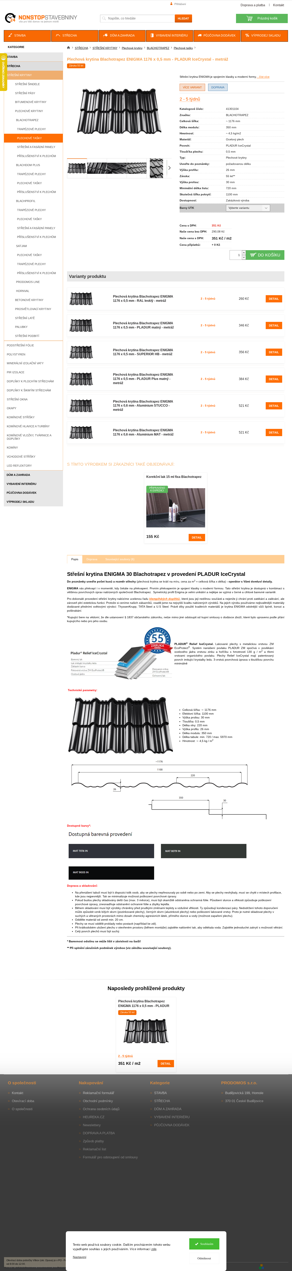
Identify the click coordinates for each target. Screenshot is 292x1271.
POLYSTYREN (16, 354)
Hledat (183, 18)
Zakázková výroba (237, 200)
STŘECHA (13, 66)
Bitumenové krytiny (30, 102)
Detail (274, 298)
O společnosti (22, 1109)
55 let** (230, 176)
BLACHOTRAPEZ (27, 120)
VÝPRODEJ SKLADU (20, 501)
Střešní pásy (25, 93)
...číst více (263, 76)
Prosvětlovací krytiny (33, 309)
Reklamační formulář (98, 1093)
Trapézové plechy (31, 129)
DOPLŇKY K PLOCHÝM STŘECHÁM (30, 381)
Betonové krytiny (29, 300)
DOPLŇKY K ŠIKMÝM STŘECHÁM (29, 390)
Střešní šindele (27, 84)
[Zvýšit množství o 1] (244, 252)
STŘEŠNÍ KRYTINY (19, 75)
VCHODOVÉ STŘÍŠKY (21, 456)
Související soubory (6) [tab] (119, 559)
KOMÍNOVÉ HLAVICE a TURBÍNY (28, 426)
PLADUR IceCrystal (238, 145)
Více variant (192, 87)
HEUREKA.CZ (93, 1117)
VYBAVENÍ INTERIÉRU (21, 484)
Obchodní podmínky (98, 1101)
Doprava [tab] (91, 559)
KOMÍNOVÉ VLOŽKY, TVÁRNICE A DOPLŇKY (29, 437)
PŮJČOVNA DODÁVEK (22, 492)
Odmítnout (204, 1258)
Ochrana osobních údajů (101, 1109)
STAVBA (12, 56)
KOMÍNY (12, 447)
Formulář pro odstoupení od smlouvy (110, 1157)
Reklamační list (94, 1149)
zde (154, 1249)
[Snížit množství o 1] (244, 257)
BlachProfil (26, 201)
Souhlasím (206, 1243)
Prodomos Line (28, 282)
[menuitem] (27, 36)
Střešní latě (25, 318)
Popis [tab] (74, 559)
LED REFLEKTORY (19, 465)
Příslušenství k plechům (36, 156)
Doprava (217, 87)
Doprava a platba (253, 5)
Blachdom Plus (28, 165)
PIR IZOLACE (15, 372)
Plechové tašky (29, 138)
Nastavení (79, 1257)
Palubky (21, 326)
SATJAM (21, 246)
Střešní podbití (27, 336)
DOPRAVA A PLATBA (99, 1133)
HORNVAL (22, 291)
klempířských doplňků (164, 598)
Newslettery (92, 1125)
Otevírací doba (23, 1101)
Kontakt (278, 5)
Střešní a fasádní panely (36, 147)
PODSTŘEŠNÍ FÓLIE (20, 345)
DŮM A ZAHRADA (18, 474)
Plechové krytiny (29, 111)
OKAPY (11, 408)
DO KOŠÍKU (269, 255)
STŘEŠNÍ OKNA (17, 399)
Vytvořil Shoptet (276, 1266)
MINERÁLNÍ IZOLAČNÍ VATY (25, 363)
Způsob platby (93, 1141)
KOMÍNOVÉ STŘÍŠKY (21, 417)
